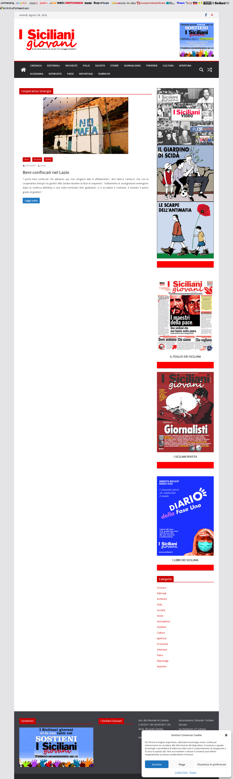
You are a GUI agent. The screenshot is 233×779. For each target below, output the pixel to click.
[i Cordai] (88, 3)
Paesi (70, 73)
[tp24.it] (189, 3)
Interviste (55, 73)
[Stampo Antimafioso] (171, 3)
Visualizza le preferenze (211, 764)
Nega (182, 764)
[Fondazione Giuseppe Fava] (200, 3)
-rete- (26, 159)
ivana (43, 165)
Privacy (193, 772)
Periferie (151, 65)
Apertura (185, 65)
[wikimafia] (195, 3)
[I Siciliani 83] (221, 3)
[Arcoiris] (21, 3)
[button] (226, 735)
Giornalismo (132, 65)
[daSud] (52, 3)
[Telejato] (181, 3)
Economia (36, 73)
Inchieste (71, 65)
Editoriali (53, 65)
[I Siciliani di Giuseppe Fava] (207, 3)
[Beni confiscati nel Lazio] (85, 125)
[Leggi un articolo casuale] (210, 70)
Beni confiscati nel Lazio (46, 172)
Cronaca (36, 65)
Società (100, 65)
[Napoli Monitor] (131, 3)
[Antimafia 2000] (7, 3)
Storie (114, 65)
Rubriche (104, 73)
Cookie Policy (181, 772)
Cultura (168, 65)
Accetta (156, 764)
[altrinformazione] (14, 8)
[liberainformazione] (119, 3)
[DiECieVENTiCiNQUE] (70, 3)
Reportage (86, 73)
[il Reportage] (102, 3)
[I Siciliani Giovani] (23, 70)
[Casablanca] (43, 3)
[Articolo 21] (33, 3)
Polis (86, 65)
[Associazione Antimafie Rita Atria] (151, 3)
